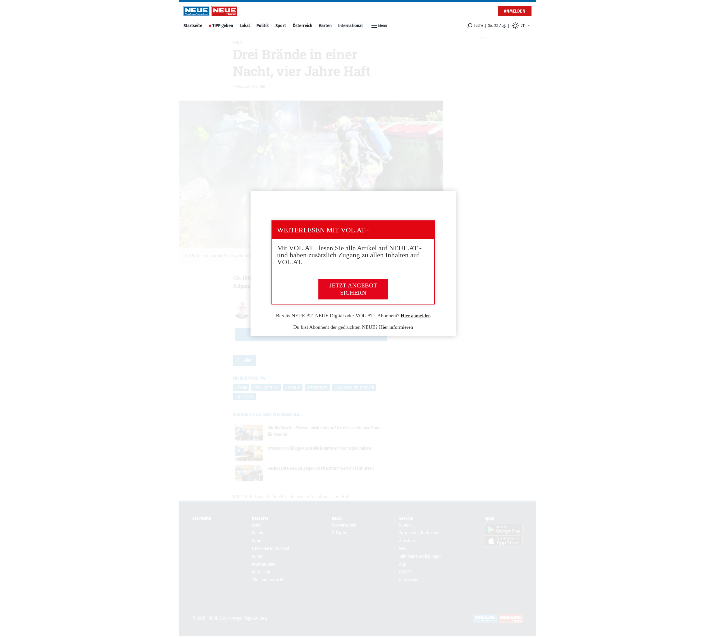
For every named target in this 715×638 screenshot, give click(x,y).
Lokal (245, 25)
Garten (325, 25)
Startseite (192, 25)
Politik (262, 25)
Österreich (302, 25)
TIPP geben (222, 25)
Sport (280, 25)
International (350, 25)
